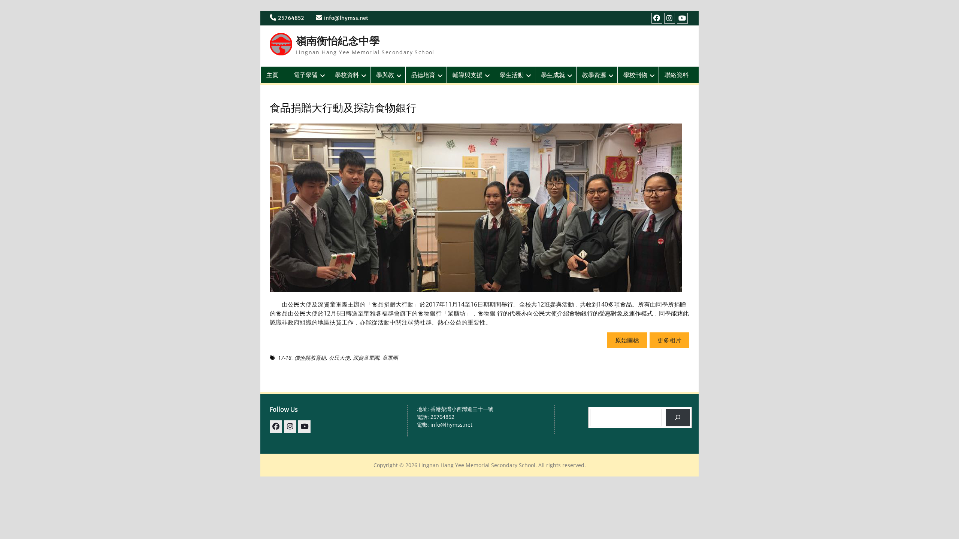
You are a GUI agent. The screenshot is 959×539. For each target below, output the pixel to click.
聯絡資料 (677, 75)
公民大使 (339, 357)
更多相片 (669, 340)
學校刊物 (635, 75)
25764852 (291, 18)
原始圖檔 (627, 340)
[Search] (678, 417)
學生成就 (553, 75)
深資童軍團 (366, 357)
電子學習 (306, 75)
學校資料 (347, 75)
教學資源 (594, 75)
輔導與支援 (467, 75)
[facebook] (656, 18)
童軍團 (390, 357)
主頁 (272, 75)
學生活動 (512, 75)
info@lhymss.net (346, 18)
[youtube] (682, 18)
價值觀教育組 (310, 357)
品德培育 (423, 75)
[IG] (669, 18)
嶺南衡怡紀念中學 (338, 41)
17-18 (284, 357)
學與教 (385, 75)
